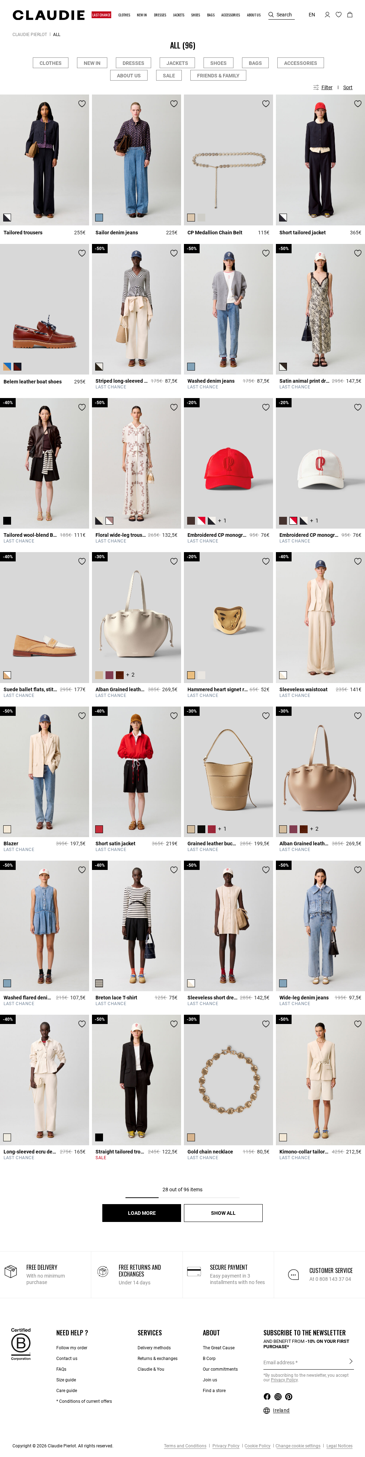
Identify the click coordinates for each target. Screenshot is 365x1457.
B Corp (209, 1358)
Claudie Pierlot (29, 34)
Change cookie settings (298, 1445)
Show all (223, 1213)
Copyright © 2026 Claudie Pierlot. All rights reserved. (62, 1445)
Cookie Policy (258, 1445)
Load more (142, 1213)
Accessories (300, 63)
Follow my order (71, 1347)
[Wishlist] (82, 103)
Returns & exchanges (158, 1358)
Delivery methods (154, 1347)
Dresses (133, 63)
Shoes (218, 63)
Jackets (177, 63)
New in (92, 63)
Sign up (351, 1362)
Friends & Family (218, 75)
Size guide (66, 1379)
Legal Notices (339, 1445)
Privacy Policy (225, 1445)
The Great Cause (219, 1347)
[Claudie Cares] (21, 1344)
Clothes (51, 63)
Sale (169, 75)
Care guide (66, 1390)
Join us (210, 1379)
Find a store (214, 1390)
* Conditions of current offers (84, 1401)
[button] (102, 15)
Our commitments (220, 1369)
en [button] (312, 14)
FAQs (61, 1369)
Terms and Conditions (185, 1445)
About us (129, 75)
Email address (278, 1362)
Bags (255, 63)
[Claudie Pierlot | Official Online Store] (48, 15)
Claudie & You (151, 1369)
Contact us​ (66, 1358)
